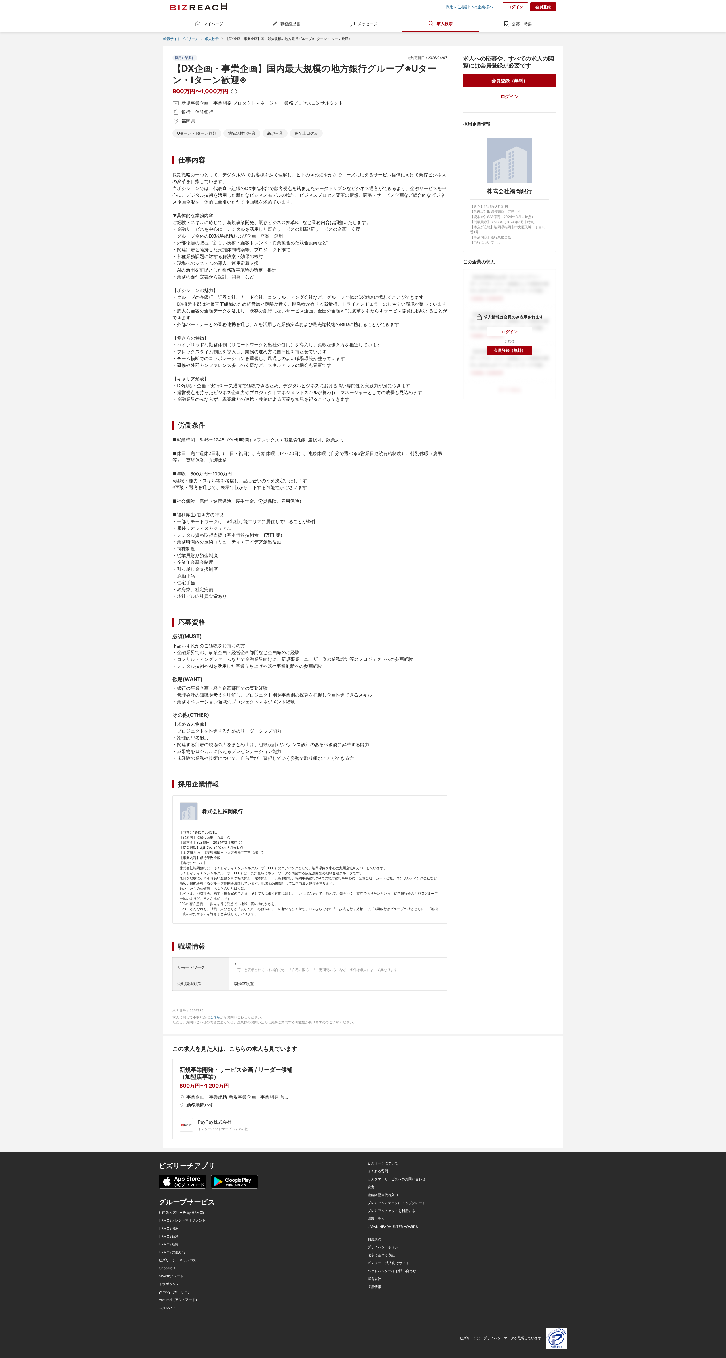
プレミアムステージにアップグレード (396, 1203)
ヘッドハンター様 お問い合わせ (392, 1271)
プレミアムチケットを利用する (391, 1211)
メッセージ (367, 23)
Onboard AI (167, 1268)
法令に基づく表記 (381, 1255)
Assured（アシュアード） (179, 1300)
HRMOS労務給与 (172, 1252)
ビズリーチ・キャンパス (177, 1260)
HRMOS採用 (168, 1228)
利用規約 (374, 1239)
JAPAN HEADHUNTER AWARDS (393, 1226)
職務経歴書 (290, 23)
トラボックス (169, 1284)
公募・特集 (522, 23)
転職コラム (376, 1218)
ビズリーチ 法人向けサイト (388, 1263)
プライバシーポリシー (385, 1247)
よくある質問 (378, 1171)
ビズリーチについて (383, 1163)
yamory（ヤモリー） (175, 1292)
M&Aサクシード (171, 1276)
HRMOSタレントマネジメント (182, 1220)
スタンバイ (167, 1308)
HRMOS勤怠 (168, 1236)
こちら (215, 1017)
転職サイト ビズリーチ (180, 39)
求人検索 (445, 23)
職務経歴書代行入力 (383, 1195)
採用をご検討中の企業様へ (469, 7)
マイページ (213, 23)
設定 (371, 1187)
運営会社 (374, 1279)
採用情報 (374, 1287)
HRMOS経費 (168, 1244)
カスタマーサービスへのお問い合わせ (396, 1179)
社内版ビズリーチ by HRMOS (181, 1212)
